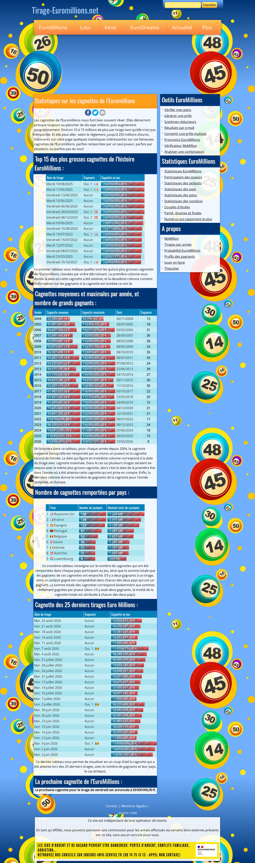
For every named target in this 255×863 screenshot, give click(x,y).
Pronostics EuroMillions (182, 140)
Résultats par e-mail (179, 128)
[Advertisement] (127, 63)
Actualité (182, 27)
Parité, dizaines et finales (183, 213)
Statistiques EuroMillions (183, 171)
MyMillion (171, 238)
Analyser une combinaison (184, 151)
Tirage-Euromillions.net (65, 10)
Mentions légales (133, 806)
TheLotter (171, 268)
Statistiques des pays (180, 189)
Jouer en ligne (174, 262)
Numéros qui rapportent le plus (188, 219)
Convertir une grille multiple (185, 134)
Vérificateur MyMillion (180, 146)
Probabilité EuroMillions (182, 250)
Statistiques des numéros (183, 201)
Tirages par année (177, 244)
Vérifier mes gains (177, 110)
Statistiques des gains (180, 195)
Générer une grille (178, 116)
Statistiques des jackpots (183, 183)
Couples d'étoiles (177, 207)
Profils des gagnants (179, 256)
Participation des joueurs (183, 177)
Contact (112, 806)
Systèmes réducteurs (180, 122)
